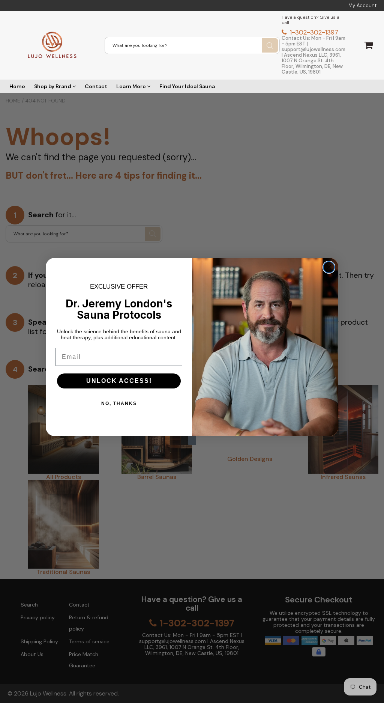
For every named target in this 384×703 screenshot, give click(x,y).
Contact (96, 86)
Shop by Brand (53, 86)
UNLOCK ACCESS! (119, 381)
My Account (362, 5)
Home (17, 86)
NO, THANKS (119, 403)
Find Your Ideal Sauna (187, 86)
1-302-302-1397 (313, 32)
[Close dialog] (328, 267)
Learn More (131, 86)
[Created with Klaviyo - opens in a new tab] (192, 440)
